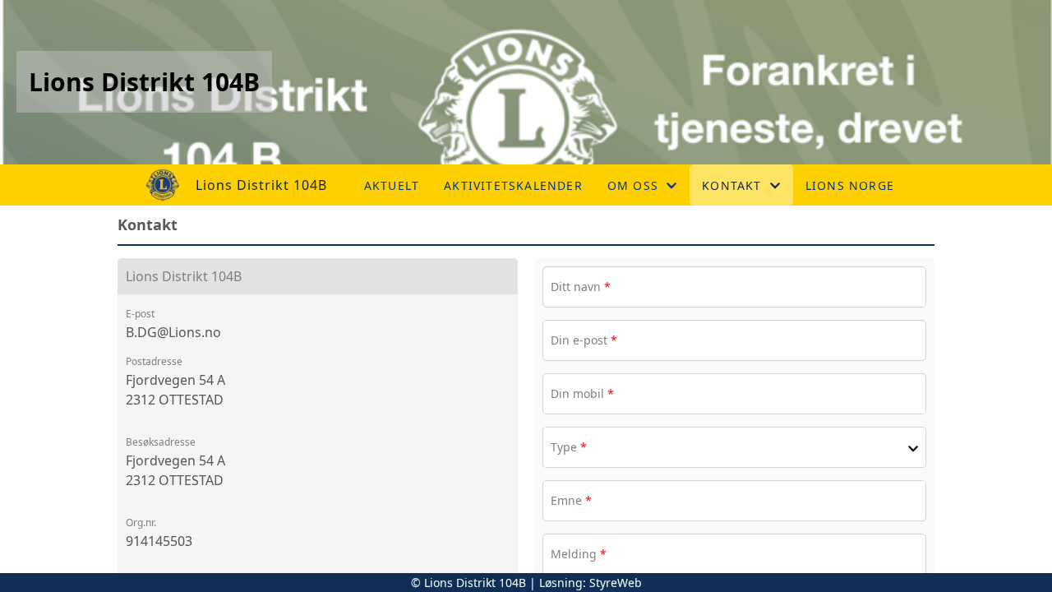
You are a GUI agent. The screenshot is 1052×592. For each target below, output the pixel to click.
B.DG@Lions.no (173, 332)
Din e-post (584, 340)
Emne (571, 500)
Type (569, 447)
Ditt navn (581, 286)
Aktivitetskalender (513, 185)
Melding (579, 554)
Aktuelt (391, 185)
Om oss (632, 185)
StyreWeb (615, 582)
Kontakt (731, 185)
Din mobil (582, 393)
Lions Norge (849, 185)
